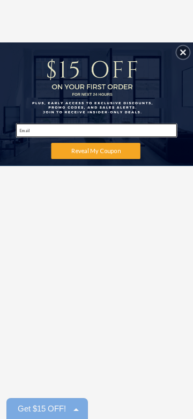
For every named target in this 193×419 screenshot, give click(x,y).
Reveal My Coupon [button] (96, 150)
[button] (182, 52)
